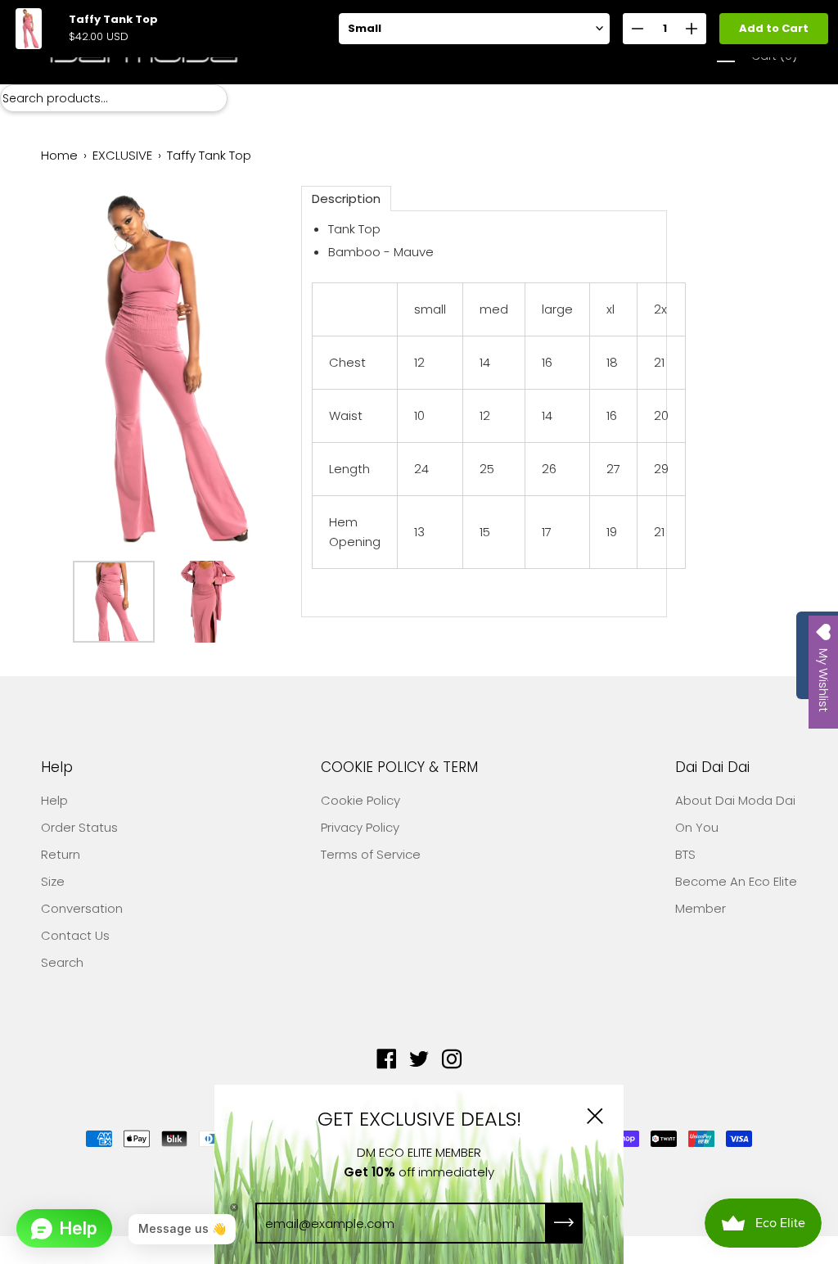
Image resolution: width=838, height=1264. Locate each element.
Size (53, 881)
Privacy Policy (360, 827)
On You (697, 827)
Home (59, 155)
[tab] (346, 198)
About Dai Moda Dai (735, 800)
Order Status (79, 827)
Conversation (82, 908)
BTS (685, 854)
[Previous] (81, 369)
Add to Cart (774, 28)
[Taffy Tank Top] (114, 602)
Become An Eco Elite (736, 881)
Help (57, 767)
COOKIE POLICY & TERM (399, 767)
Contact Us (75, 935)
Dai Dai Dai (712, 767)
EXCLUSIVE (122, 155)
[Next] (235, 369)
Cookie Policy (360, 800)
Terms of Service (371, 854)
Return (60, 854)
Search (62, 962)
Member (700, 908)
